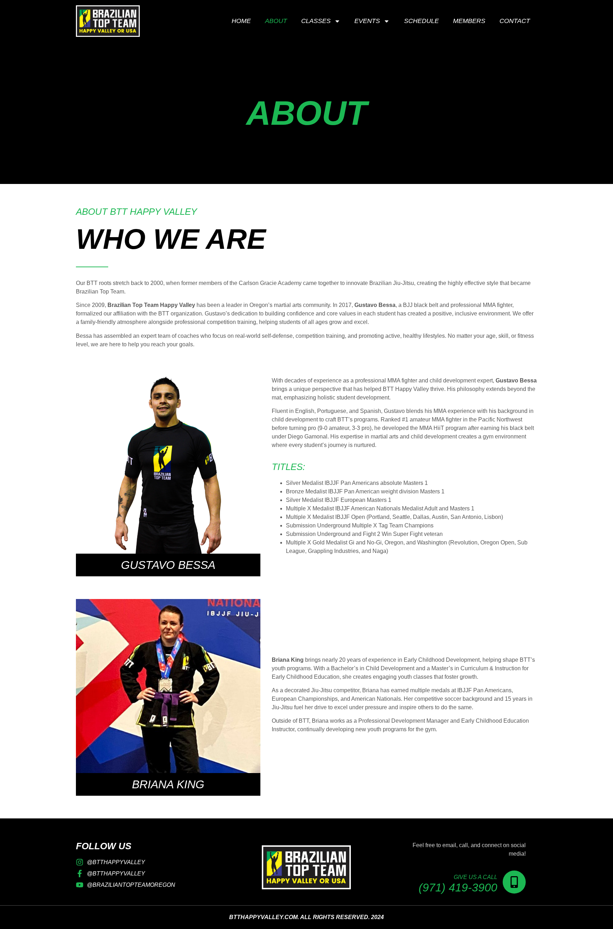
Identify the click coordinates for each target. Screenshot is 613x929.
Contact (514, 20)
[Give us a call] (514, 882)
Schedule (421, 20)
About (276, 20)
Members (469, 20)
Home (241, 20)
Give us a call (475, 877)
